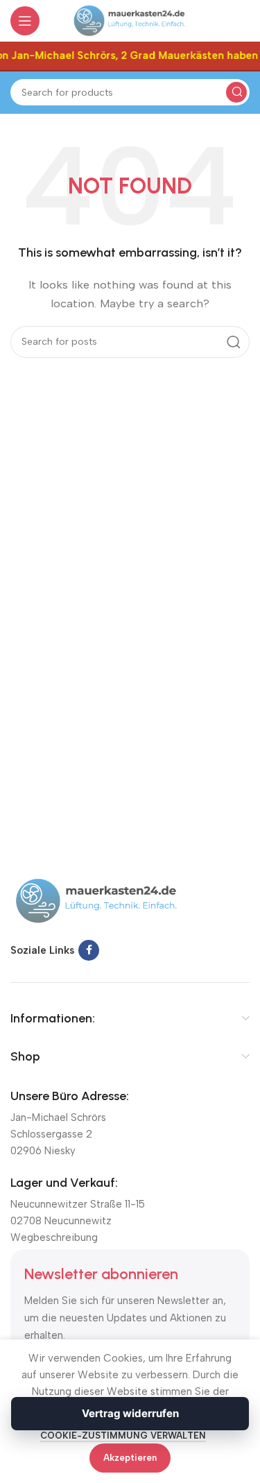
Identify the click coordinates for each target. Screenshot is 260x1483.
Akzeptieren (130, 1457)
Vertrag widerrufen (130, 1413)
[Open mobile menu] (24, 21)
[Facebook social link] (88, 950)
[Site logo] (130, 20)
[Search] (236, 92)
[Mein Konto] (243, 21)
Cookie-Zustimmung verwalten (123, 1435)
